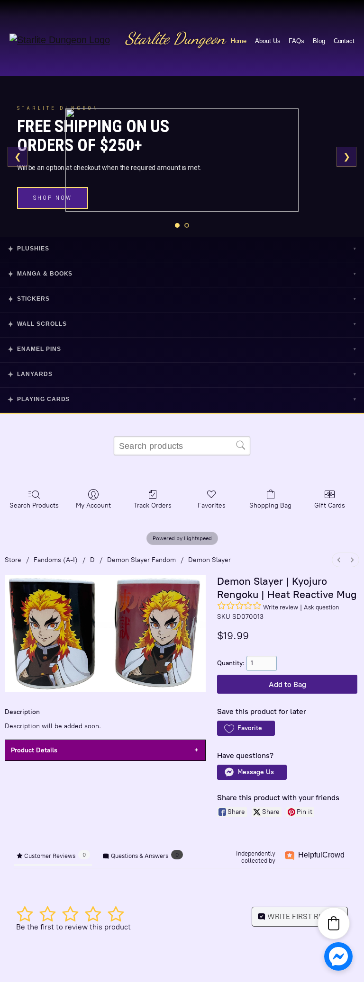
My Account (93, 505)
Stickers (182, 299)
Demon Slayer (209, 560)
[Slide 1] (177, 225)
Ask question (321, 607)
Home (239, 41)
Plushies (182, 249)
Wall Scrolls (182, 324)
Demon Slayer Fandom (141, 560)
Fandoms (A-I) (56, 560)
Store (13, 560)
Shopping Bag (270, 505)
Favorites (212, 505)
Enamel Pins (182, 349)
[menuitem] (339, 560)
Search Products (34, 505)
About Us (267, 41)
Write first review (303, 916)
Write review (280, 607)
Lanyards (182, 374)
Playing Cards (182, 399)
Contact (344, 41)
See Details (56, 193)
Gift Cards (329, 505)
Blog (319, 41)
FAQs (296, 41)
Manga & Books (182, 274)
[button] (245, 728)
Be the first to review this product (73, 926)
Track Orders (153, 505)
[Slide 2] (186, 225)
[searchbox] (182, 446)
